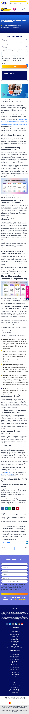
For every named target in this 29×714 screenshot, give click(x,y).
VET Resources (8, 472)
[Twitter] (10, 624)
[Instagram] (19, 624)
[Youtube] (22, 624)
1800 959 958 (20, 599)
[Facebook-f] (7, 624)
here (14, 476)
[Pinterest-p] (13, 624)
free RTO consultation (7, 474)
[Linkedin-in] (16, 624)
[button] (14, 13)
